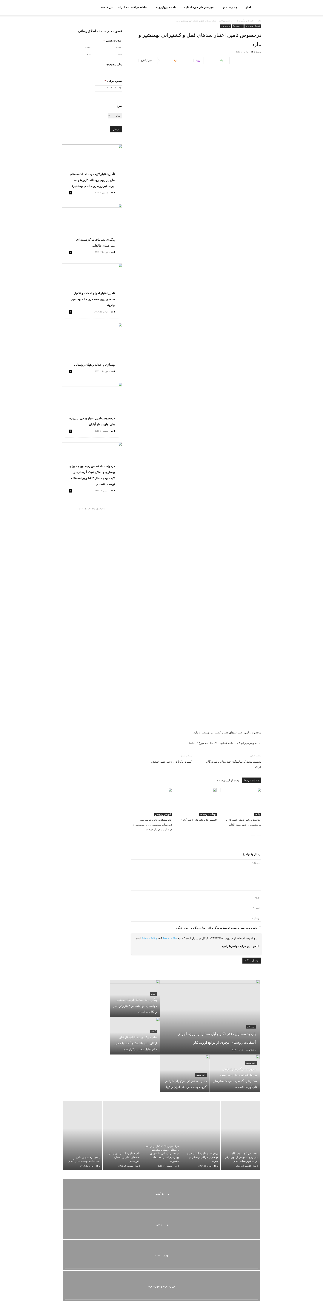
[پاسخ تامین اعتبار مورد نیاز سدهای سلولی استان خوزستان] (122, 1135)
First (120, 54)
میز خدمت (107, 7)
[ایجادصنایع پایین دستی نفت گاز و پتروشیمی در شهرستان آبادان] (241, 802)
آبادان (257, 814)
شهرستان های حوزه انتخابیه (199, 7)
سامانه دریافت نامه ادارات (132, 7)
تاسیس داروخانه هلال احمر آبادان (199, 819)
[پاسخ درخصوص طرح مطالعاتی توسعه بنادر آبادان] (82, 1135)
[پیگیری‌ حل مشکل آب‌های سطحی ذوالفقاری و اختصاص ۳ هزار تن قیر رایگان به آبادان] (135, 998)
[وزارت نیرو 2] (161, 1224)
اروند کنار (251, 1027)
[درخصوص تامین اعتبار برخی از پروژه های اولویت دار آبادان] (92, 405)
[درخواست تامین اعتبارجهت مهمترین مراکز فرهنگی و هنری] (200, 1135)
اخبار (248, 7)
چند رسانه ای (230, 7)
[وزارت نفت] (161, 1255)
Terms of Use (170, 938)
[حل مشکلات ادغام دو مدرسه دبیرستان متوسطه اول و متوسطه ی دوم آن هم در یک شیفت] (151, 802)
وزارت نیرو (225, 26)
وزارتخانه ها (237, 26)
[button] (66, 7)
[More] (233, 60)
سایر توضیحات (114, 64)
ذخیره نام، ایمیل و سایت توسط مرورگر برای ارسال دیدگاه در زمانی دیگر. (216, 927)
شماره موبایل (113, 81)
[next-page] (253, 837)
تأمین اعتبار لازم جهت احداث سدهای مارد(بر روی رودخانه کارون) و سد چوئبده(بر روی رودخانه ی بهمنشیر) (92, 180)
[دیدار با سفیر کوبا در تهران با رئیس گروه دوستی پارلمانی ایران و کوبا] (185, 1073)
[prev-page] (259, 837)
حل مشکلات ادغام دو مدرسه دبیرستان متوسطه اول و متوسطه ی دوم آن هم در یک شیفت (152, 824)
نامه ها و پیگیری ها (166, 7)
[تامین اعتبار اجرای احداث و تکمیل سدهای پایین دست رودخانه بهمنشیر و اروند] (92, 285)
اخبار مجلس (251, 1063)
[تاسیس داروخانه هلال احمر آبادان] (196, 802)
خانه (259, 20)
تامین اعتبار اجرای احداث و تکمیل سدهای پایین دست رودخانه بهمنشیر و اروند (93, 299)
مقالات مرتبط (251, 780)
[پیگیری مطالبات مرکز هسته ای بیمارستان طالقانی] (92, 226)
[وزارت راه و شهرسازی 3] (161, 1286)
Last (89, 54)
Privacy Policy (149, 938)
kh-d (253, 52)
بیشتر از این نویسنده (228, 780)
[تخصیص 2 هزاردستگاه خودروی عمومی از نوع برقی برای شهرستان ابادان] (240, 1135)
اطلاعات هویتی (112, 40)
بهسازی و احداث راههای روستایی (94, 364)
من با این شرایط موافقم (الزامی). (239, 946)
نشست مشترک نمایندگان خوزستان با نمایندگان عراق (233, 764)
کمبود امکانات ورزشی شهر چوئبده (171, 761)
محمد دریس (251, 1050)
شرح (119, 106)
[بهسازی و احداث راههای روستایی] (92, 345)
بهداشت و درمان (208, 814)
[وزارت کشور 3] (161, 1194)
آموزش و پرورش (163, 814)
